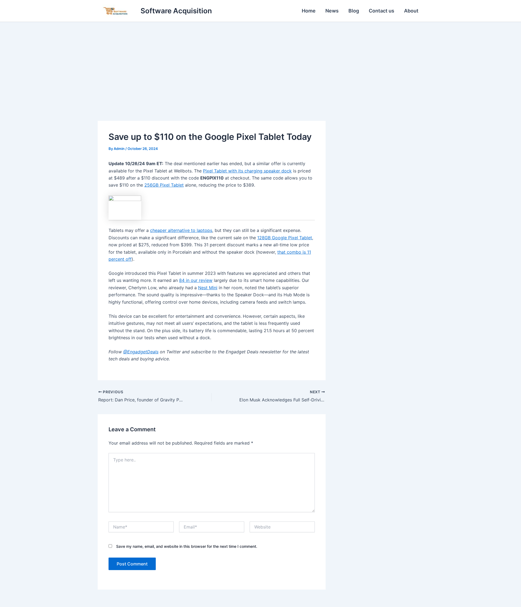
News (332, 11)
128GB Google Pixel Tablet (284, 237)
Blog (353, 11)
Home (309, 11)
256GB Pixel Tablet (164, 185)
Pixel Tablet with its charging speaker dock (247, 171)
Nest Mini (207, 287)
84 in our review (195, 280)
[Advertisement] (260, 63)
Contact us (381, 11)
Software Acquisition (176, 11)
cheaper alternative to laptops (181, 230)
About (411, 11)
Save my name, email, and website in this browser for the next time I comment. (186, 546)
